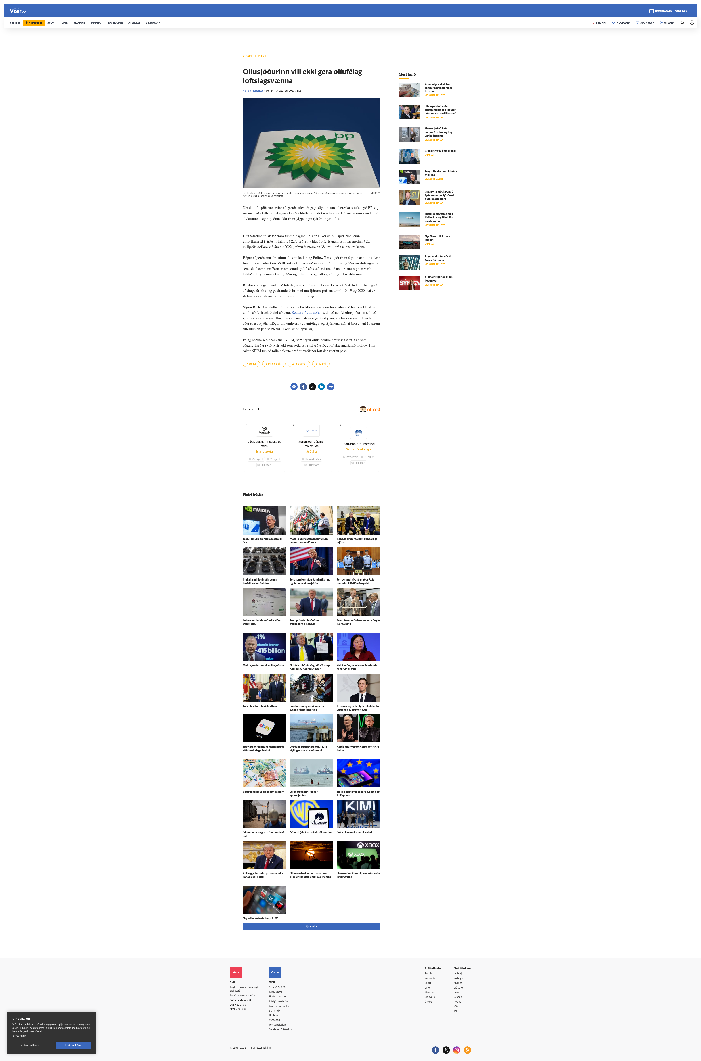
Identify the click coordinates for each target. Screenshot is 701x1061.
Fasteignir (459, 978)
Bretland (321, 364)
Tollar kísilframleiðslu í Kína (260, 706)
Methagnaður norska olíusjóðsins (263, 665)
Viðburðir (459, 988)
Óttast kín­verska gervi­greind (354, 832)
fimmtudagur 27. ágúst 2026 (671, 11)
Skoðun (429, 992)
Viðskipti (430, 978)
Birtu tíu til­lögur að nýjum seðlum (263, 792)
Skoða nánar (19, 1035)
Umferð (273, 1015)
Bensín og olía (274, 364)
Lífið (427, 988)
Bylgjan (458, 997)
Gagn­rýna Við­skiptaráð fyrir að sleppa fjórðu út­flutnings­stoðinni (440, 196)
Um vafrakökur (277, 1025)
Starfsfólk (274, 1011)
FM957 (457, 1002)
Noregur (251, 364)
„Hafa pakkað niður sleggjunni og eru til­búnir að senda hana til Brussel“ (440, 110)
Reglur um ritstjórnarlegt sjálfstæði (244, 989)
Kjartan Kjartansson (254, 91)
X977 (457, 1006)
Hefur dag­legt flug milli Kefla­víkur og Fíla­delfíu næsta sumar (439, 218)
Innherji (458, 973)
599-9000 (240, 1009)
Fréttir (428, 973)
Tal (455, 1011)
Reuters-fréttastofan (306, 312)
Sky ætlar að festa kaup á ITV (260, 918)
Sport (428, 983)
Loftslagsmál (299, 364)
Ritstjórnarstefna (278, 1001)
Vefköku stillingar (30, 1045)
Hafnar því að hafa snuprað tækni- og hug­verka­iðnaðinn (439, 132)
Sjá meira (311, 926)
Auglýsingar (275, 992)
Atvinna (458, 983)
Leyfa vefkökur (73, 1045)
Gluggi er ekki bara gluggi (440, 151)
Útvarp (428, 1002)
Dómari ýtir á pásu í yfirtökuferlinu (311, 832)
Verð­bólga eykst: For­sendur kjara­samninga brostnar (439, 88)
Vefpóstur (274, 1020)
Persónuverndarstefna (242, 995)
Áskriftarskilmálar (279, 1006)
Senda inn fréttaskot (280, 1029)
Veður (457, 992)
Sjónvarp (430, 997)
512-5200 (280, 987)
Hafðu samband (278, 996)
